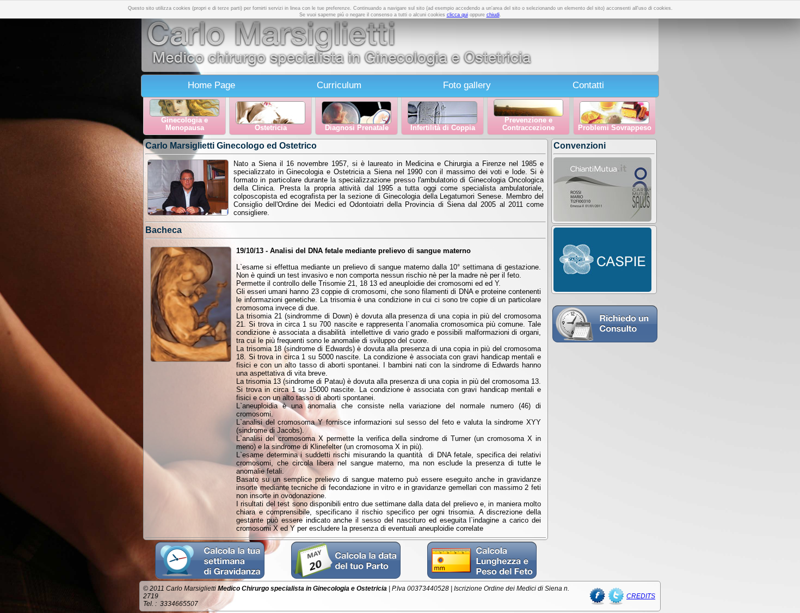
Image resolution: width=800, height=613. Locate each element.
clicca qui (457, 14)
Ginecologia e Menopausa (184, 124)
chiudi (493, 14)
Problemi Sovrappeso (614, 128)
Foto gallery (467, 85)
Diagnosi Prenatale (357, 128)
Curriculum (339, 85)
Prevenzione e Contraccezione (528, 124)
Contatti (588, 85)
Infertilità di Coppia (442, 128)
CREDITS (640, 596)
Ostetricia (271, 128)
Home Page (211, 85)
